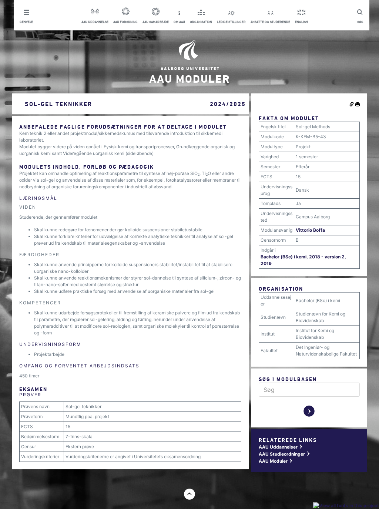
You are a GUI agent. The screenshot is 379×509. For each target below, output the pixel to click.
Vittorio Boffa (310, 230)
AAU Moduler (276, 461)
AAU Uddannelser (281, 447)
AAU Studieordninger (285, 454)
